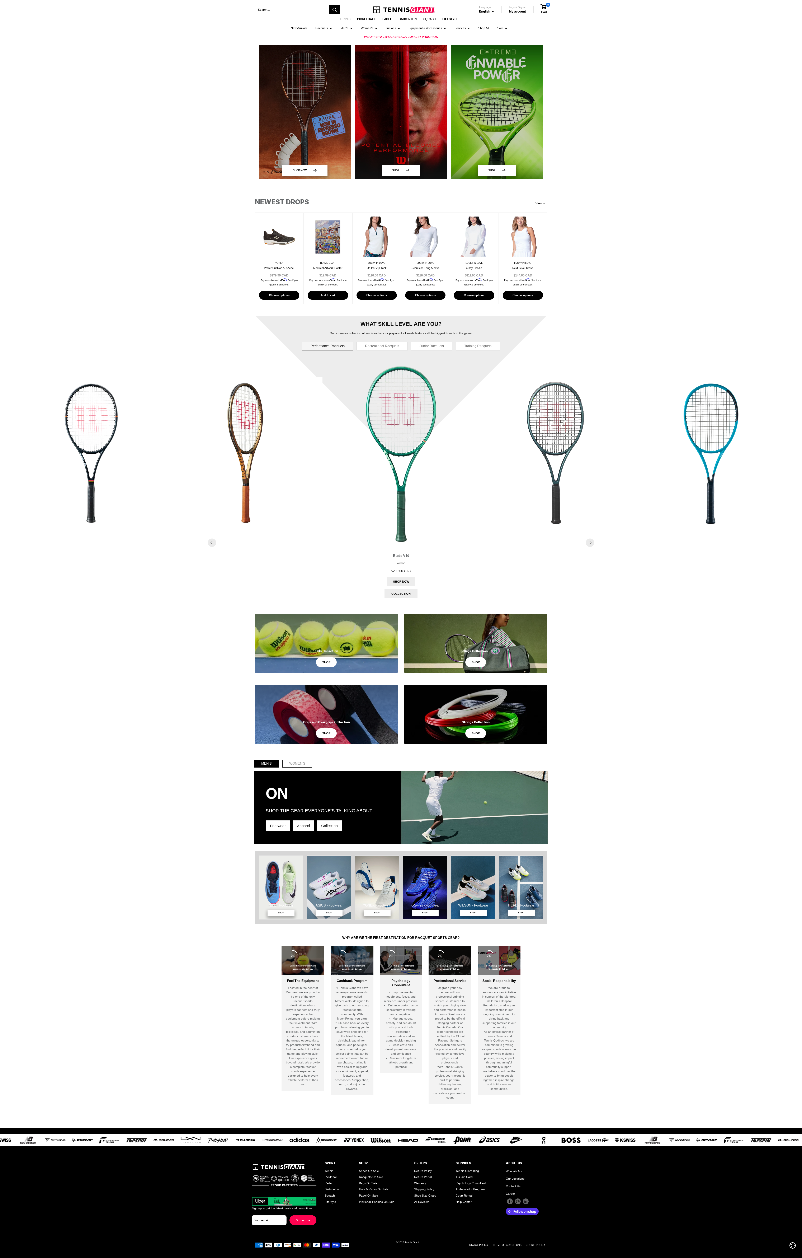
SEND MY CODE (401, 692)
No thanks (401, 704)
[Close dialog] (500, 575)
